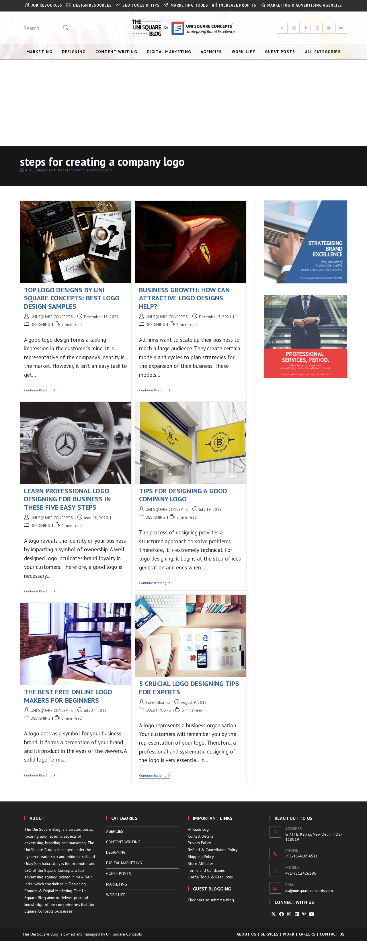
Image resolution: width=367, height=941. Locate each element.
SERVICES (270, 934)
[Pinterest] (304, 914)
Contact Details (200, 836)
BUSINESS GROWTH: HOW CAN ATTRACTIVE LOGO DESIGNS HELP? (184, 298)
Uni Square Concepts (124, 934)
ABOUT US (246, 934)
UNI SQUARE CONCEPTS (52, 316)
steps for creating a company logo (85, 170)
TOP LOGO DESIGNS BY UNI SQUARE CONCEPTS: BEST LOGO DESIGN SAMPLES (72, 298)
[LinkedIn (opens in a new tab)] (329, 28)
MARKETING (116, 884)
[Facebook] (281, 914)
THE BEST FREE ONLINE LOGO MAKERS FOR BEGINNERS (68, 696)
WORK (288, 934)
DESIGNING (40, 324)
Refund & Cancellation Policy (213, 849)
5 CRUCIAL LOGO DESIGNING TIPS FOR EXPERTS (189, 687)
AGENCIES (114, 831)
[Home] (22, 170)
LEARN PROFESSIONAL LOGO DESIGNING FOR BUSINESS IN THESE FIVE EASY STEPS (67, 499)
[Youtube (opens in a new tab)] (341, 28)
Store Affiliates (201, 863)
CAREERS (307, 934)
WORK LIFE (115, 894)
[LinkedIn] (297, 914)
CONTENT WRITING (123, 842)
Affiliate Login (200, 829)
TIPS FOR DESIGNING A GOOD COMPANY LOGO (183, 495)
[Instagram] (289, 914)
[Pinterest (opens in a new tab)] (306, 28)
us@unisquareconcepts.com (309, 890)
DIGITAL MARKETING (124, 862)
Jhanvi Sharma (158, 702)
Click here (196, 900)
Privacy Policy (199, 842)
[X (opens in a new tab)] (282, 28)
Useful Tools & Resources (210, 877)
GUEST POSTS (158, 710)
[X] (273, 914)
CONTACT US (332, 934)
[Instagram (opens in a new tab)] (317, 28)
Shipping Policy (201, 856)
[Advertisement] (183, 103)
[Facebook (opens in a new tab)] (294, 28)
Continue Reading (39, 390)
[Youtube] (311, 914)
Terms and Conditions (206, 870)
